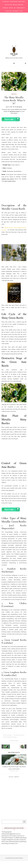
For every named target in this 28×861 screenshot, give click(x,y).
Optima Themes (19, 858)
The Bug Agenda (18, 106)
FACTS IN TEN (8, 4)
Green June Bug (7, 735)
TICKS (21, 11)
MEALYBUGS (16, 11)
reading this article (8, 179)
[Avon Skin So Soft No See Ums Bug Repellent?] (22, 747)
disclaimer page (14, 111)
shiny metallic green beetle (10, 737)
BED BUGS (20, 4)
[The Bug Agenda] (14, 51)
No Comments (14, 740)
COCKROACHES (14, 1)
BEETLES (15, 4)
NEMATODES (21, 1)
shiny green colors (10, 181)
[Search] (24, 821)
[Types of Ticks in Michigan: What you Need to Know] (5, 747)
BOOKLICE (5, 7)
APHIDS (11, 7)
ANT (15, 7)
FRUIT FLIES (9, 11)
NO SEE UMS (6, 1)
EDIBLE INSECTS (21, 7)
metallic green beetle (19, 735)
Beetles (14, 94)
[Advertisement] (14, 27)
